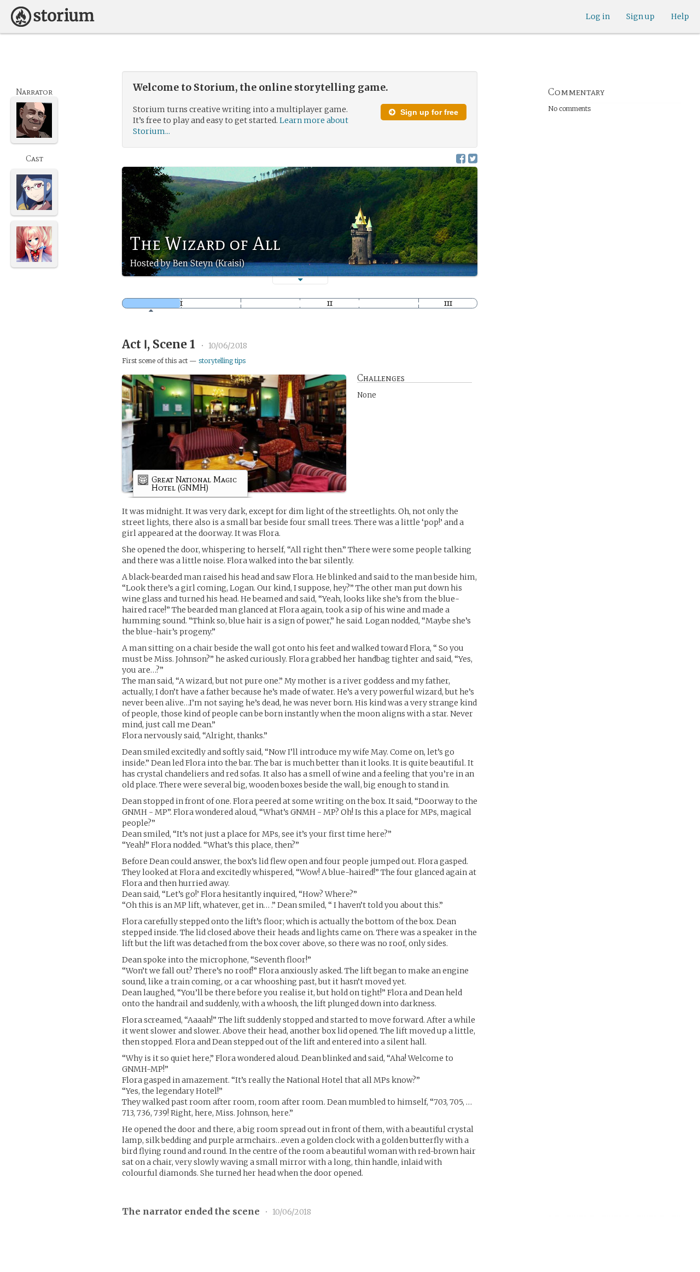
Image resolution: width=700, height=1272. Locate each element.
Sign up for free (428, 112)
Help (680, 16)
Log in (598, 16)
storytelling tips (222, 361)
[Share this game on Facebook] (460, 158)
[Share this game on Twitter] (472, 158)
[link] (190, 485)
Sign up (640, 16)
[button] (300, 279)
